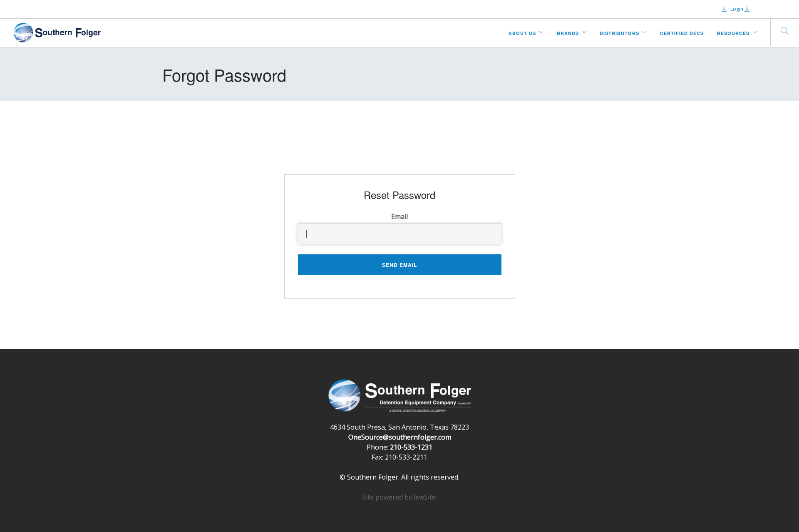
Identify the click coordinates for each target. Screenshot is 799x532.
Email (399, 216)
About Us (522, 33)
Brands (568, 33)
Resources (733, 33)
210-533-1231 (411, 447)
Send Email (399, 264)
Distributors (619, 33)
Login (736, 8)
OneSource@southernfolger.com (399, 437)
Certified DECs (682, 33)
